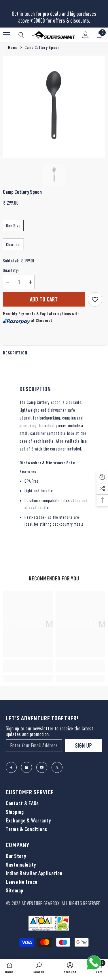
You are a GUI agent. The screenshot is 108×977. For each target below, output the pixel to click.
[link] (28, 669)
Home (13, 48)
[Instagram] (26, 767)
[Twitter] (57, 767)
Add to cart (44, 299)
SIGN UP (83, 745)
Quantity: (11, 270)
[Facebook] (11, 767)
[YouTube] (41, 767)
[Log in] (85, 35)
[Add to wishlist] (95, 299)
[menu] (6, 34)
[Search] (21, 35)
